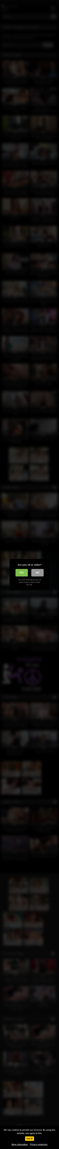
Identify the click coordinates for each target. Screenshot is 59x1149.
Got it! (29, 1138)
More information (20, 1144)
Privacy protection (38, 1144)
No (37, 572)
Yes (21, 572)
